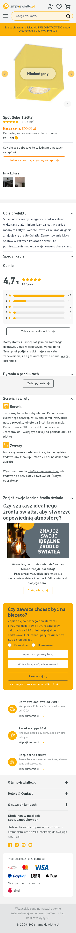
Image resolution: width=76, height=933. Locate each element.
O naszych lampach (22, 805)
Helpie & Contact (20, 794)
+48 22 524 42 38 (38, 476)
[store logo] (19, 6)
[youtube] (30, 845)
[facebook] (10, 845)
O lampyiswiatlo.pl (22, 783)
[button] (38, 29)
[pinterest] (24, 845)
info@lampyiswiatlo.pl (43, 471)
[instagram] (17, 845)
